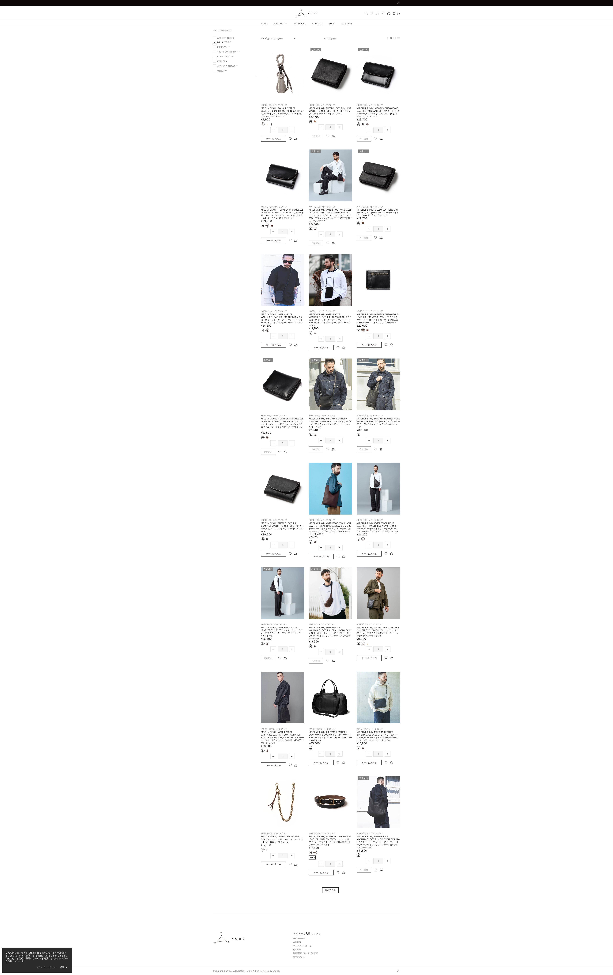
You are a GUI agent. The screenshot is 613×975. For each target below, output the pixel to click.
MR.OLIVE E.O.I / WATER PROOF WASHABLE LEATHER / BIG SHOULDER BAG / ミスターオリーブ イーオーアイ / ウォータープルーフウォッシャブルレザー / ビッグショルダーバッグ (378, 842)
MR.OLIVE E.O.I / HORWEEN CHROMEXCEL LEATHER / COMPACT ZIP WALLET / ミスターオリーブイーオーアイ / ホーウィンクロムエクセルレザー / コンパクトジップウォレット (282, 424)
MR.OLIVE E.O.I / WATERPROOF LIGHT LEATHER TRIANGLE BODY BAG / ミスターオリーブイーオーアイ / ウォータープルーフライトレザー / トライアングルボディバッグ (377, 527)
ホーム (215, 30)
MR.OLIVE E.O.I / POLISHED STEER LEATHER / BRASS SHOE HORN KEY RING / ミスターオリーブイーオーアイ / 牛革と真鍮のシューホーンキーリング (282, 112)
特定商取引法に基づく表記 (305, 953)
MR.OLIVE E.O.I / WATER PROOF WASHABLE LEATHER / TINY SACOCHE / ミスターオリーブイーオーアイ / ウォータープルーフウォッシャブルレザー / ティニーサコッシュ (330, 319)
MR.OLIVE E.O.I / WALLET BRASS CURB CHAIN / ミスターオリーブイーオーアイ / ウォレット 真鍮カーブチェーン (282, 839)
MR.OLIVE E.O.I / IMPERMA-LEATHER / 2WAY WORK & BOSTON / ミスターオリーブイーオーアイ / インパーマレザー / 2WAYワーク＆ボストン (330, 736)
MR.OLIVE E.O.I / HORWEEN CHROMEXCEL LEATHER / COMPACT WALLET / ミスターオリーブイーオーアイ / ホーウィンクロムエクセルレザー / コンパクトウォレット (282, 214)
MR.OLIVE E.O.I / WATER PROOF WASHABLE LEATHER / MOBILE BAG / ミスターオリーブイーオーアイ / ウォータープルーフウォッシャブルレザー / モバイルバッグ (282, 318)
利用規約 (297, 949)
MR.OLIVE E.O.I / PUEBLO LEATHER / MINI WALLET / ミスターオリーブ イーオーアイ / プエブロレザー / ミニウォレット (377, 213)
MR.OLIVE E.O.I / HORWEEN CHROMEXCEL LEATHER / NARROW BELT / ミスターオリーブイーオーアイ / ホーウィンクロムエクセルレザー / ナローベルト (330, 840)
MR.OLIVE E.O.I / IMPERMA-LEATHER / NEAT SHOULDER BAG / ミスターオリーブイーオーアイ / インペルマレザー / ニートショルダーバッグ (330, 422)
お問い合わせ (299, 957)
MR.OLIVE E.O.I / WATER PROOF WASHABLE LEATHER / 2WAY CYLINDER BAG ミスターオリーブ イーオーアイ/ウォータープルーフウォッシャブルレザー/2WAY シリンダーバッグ (282, 737)
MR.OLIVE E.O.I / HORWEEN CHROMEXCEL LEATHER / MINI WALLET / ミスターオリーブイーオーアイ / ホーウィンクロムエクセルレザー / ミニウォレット (378, 112)
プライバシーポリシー (303, 946)
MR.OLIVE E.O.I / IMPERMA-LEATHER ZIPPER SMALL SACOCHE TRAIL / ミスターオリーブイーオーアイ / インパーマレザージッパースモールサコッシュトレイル (377, 736)
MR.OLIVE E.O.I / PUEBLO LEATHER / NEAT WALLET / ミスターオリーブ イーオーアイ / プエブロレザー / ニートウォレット (330, 111)
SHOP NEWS (299, 938)
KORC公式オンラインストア (306, 13)
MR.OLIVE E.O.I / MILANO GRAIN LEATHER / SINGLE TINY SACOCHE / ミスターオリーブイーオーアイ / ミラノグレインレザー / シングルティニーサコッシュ (378, 631)
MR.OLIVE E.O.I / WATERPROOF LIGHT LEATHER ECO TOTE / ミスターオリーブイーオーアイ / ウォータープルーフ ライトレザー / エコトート (282, 631)
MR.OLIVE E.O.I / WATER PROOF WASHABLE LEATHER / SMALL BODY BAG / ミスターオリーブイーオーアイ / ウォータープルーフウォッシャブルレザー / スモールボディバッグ (330, 633)
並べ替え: (265, 38)
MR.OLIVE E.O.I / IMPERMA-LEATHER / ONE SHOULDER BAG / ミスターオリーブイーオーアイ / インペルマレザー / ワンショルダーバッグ (378, 422)
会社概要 (297, 942)
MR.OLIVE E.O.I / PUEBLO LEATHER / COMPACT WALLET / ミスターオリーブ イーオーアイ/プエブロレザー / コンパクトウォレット (282, 527)
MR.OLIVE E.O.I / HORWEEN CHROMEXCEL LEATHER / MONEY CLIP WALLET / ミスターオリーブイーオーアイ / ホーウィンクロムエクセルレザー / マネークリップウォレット (378, 318)
